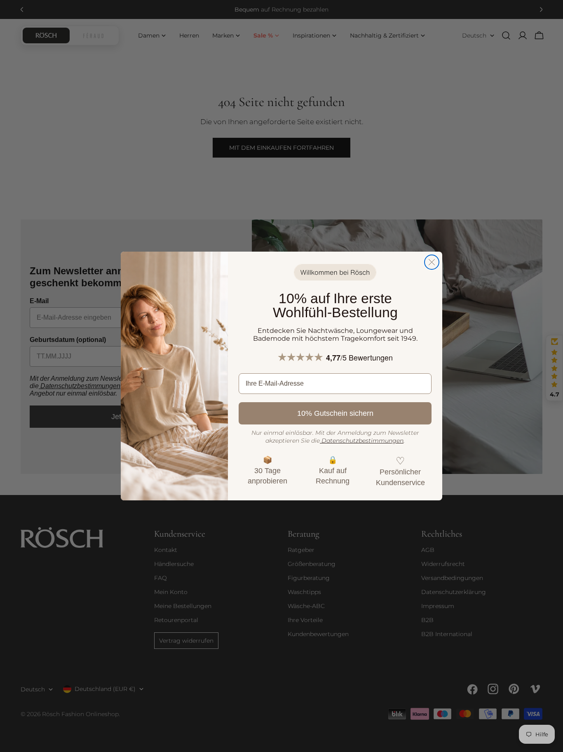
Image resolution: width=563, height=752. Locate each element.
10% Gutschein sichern (335, 413)
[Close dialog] (432, 262)
